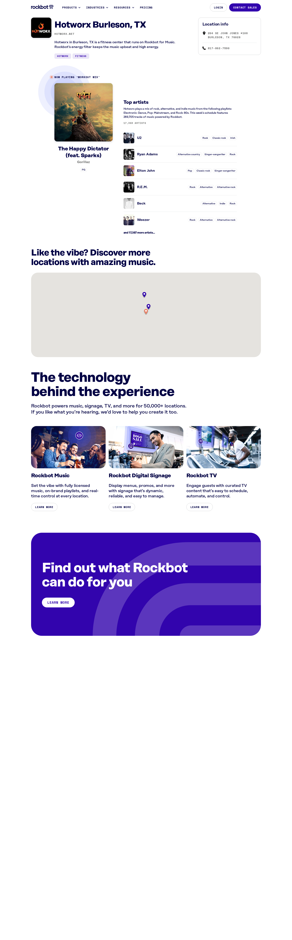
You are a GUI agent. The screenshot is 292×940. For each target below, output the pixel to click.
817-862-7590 (219, 48)
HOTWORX (62, 56)
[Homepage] (42, 7)
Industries (95, 7)
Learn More (44, 507)
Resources (122, 7)
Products (69, 7)
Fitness (81, 56)
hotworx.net (64, 34)
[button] (146, 312)
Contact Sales (245, 7)
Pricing (146, 7)
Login (218, 7)
